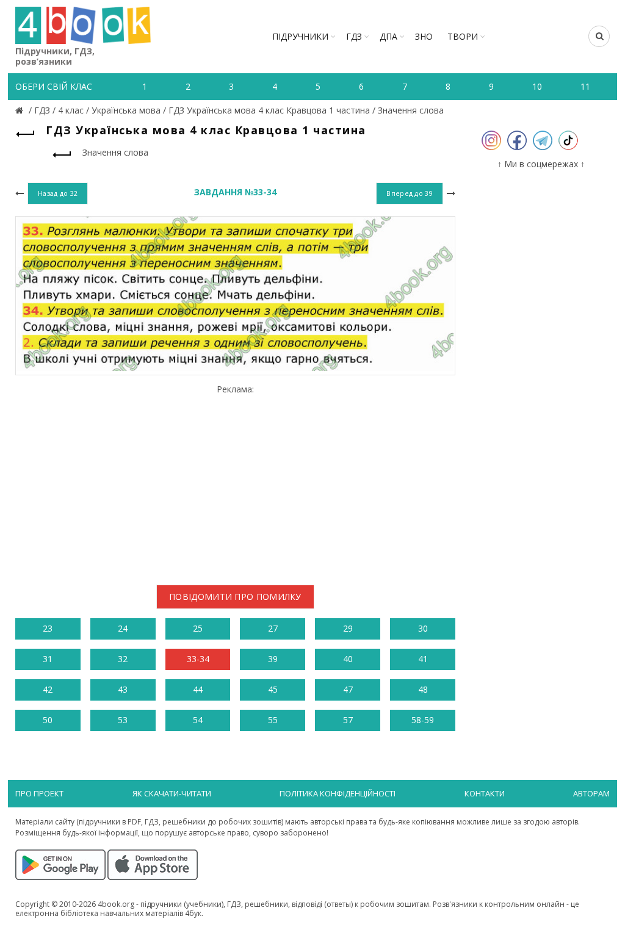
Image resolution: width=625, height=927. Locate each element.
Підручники (300, 36)
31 (47, 659)
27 (273, 628)
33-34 (198, 659)
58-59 (422, 720)
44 (198, 689)
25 (198, 628)
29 (348, 628)
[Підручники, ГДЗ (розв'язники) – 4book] (20, 110)
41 (423, 659)
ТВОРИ (462, 36)
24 (123, 628)
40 (348, 659)
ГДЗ (354, 36)
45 (273, 689)
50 (47, 720)
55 (273, 720)
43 (123, 689)
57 (348, 720)
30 (423, 628)
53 (123, 720)
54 (198, 720)
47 (348, 689)
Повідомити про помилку (235, 596)
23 (47, 628)
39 (273, 659)
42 (47, 689)
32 (123, 659)
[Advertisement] (235, 480)
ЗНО (424, 36)
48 (423, 689)
